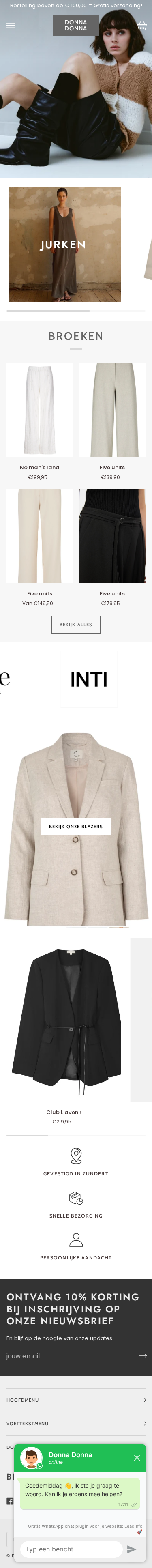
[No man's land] (39, 410)
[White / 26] (39, 536)
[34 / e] (39, 410)
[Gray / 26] (112, 410)
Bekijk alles (76, 624)
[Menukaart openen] (18, 25)
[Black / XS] (63, 1020)
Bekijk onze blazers (76, 826)
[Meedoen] (136, 1355)
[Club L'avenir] (63, 1020)
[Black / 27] (112, 536)
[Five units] (112, 410)
